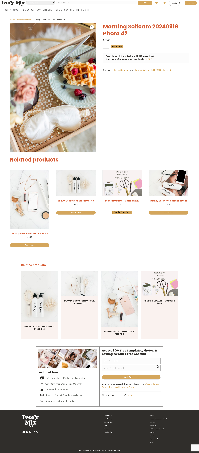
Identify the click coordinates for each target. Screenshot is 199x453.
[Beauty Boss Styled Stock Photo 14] (39, 296)
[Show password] (158, 365)
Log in (129, 395)
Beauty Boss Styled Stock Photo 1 (119, 332)
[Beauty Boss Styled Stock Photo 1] (119, 299)
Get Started (131, 377)
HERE (149, 60)
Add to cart (117, 46)
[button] (92, 27)
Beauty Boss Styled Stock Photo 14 (39, 328)
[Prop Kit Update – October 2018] (159, 283)
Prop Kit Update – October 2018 (159, 302)
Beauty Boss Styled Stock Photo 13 (79, 302)
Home (12, 20)
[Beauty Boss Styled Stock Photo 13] (79, 283)
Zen (118, 450)
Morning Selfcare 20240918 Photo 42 (152, 70)
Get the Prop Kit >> (122, 212)
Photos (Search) (24, 20)
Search (145, 2)
